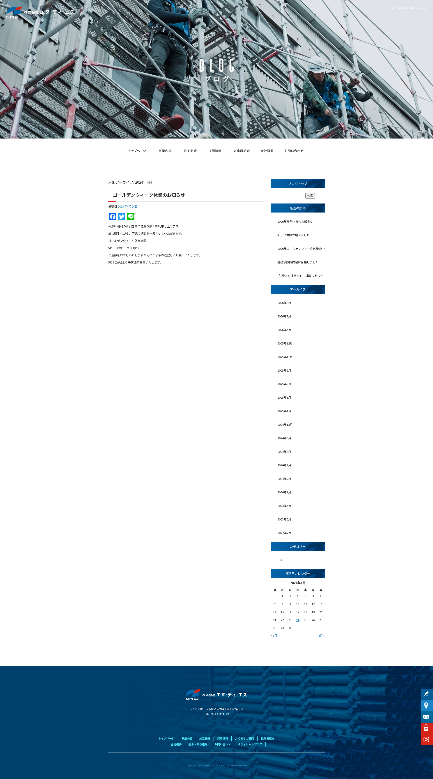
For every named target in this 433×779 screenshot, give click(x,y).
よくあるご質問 (244, 738)
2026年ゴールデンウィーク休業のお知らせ (301, 248)
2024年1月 (284, 492)
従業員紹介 (241, 151)
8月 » (321, 635)
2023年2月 (284, 519)
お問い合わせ (294, 151)
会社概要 (267, 151)
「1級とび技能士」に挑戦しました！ (301, 275)
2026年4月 (284, 330)
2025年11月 (285, 357)
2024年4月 (284, 451)
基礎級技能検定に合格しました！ (299, 262)
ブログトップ (297, 183)
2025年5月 (284, 384)
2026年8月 (284, 303)
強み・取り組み (198, 744)
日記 (280, 560)
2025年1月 (284, 411)
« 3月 (274, 635)
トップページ (137, 151)
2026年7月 (284, 316)
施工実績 (190, 151)
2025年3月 (284, 397)
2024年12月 (285, 424)
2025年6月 (284, 370)
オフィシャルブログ (250, 744)
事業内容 (164, 151)
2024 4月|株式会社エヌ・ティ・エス (408, 7)
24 (297, 620)
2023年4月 (284, 506)
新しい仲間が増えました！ (295, 235)
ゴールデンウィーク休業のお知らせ (149, 195)
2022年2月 (284, 533)
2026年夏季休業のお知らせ (295, 221)
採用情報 (215, 151)
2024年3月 (284, 465)
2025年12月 (285, 343)
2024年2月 (284, 478)
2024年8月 (284, 438)
